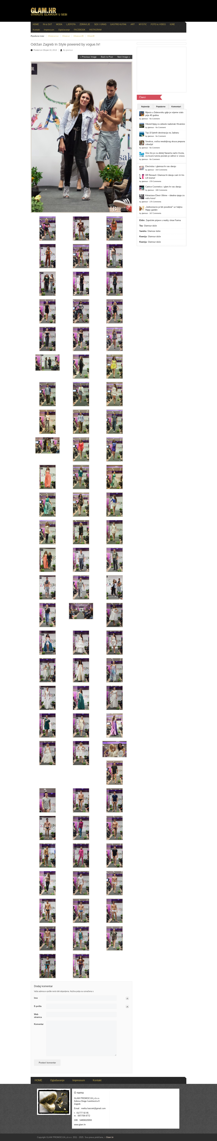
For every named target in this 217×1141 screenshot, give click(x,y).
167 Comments (155, 213)
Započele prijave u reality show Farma (163, 220)
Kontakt (36, 30)
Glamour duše (150, 226)
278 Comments (155, 181)
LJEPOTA (71, 24)
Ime (36, 998)
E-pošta (37, 1006)
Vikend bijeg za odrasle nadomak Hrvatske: (165, 124)
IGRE (172, 24)
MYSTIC (143, 24)
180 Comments (161, 190)
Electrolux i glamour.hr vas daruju (160, 166)
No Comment (154, 119)
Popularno (160, 107)
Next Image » (123, 57)
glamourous (53, 36)
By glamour (68, 50)
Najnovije (145, 107)
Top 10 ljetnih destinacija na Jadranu (162, 133)
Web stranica (38, 1015)
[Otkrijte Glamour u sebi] (49, 15)
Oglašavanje (64, 30)
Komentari (176, 107)
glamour (66, 36)
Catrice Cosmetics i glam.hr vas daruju (163, 186)
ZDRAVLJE (85, 24)
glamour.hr (79, 36)
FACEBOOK (79, 30)
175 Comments (155, 202)
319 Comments (161, 170)
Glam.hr (108, 1137)
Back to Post (107, 57)
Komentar (39, 1024)
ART (133, 24)
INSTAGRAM (95, 30)
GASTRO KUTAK (118, 24)
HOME (36, 24)
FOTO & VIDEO (158, 24)
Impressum (49, 30)
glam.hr (91, 36)
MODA (59, 24)
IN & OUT (47, 24)
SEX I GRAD (100, 24)
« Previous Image (88, 57)
